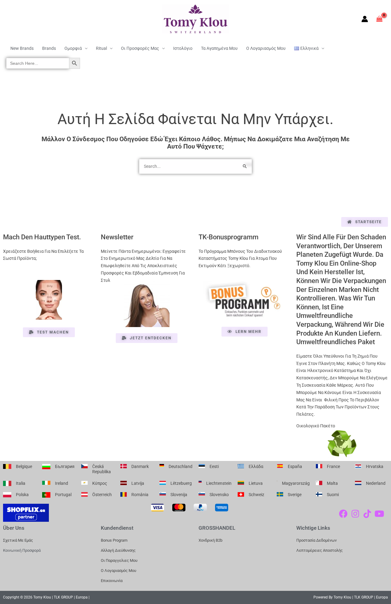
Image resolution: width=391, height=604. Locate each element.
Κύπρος (99, 483)
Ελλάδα (256, 466)
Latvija (137, 483)
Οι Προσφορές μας (140, 48)
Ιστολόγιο (182, 48)
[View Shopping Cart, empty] (379, 19)
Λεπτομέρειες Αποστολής (319, 550)
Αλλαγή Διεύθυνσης (118, 550)
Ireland (61, 483)
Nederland (376, 483)
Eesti (214, 466)
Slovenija (178, 494)
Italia (20, 483)
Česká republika (101, 469)
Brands (49, 48)
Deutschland (180, 466)
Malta (332, 483)
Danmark (140, 466)
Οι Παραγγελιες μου (119, 560)
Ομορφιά (73, 48)
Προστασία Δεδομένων (316, 540)
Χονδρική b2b (210, 540)
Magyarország (296, 483)
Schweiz (256, 494)
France (333, 466)
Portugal (63, 494)
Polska (22, 494)
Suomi (333, 494)
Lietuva (256, 483)
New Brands (22, 48)
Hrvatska (374, 466)
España (295, 466)
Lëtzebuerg (181, 483)
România (139, 494)
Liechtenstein (219, 483)
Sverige (294, 494)
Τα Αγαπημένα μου (219, 48)
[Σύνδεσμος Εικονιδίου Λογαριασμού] (364, 19)
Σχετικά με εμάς (18, 540)
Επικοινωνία (111, 580)
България (65, 466)
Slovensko (219, 494)
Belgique (24, 466)
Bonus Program (114, 540)
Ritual (101, 48)
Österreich (102, 494)
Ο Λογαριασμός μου (266, 48)
